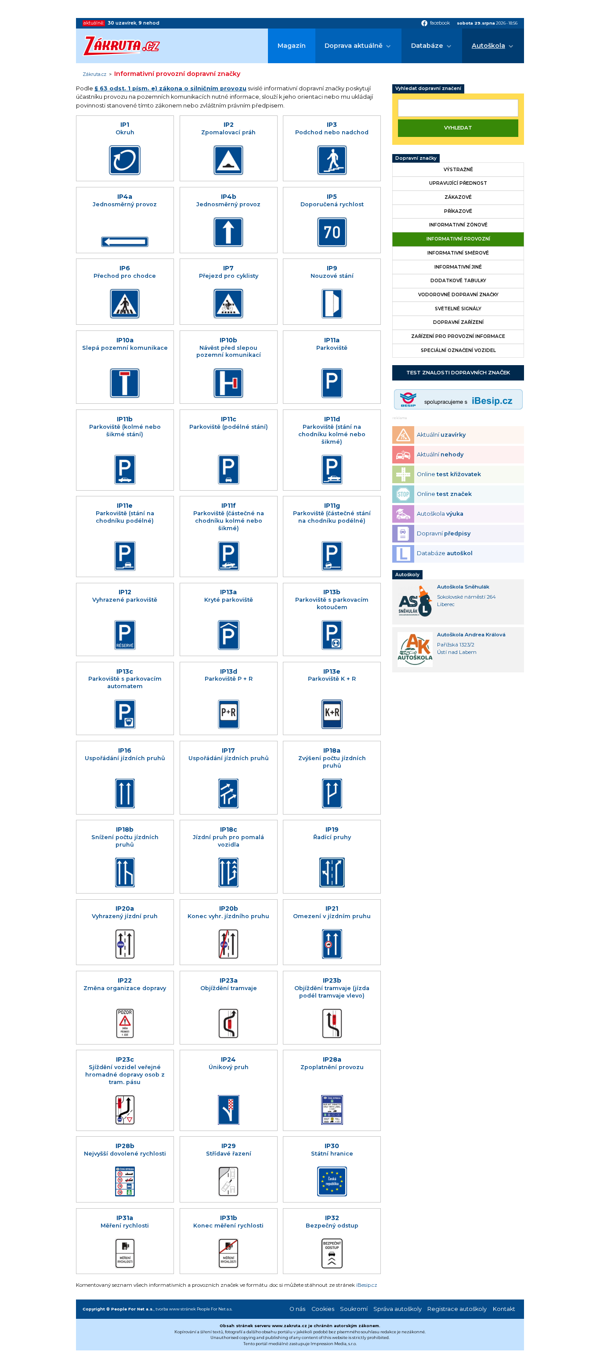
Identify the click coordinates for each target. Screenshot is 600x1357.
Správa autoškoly (397, 1309)
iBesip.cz (366, 1285)
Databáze (427, 46)
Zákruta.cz (94, 74)
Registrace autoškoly (457, 1309)
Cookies (322, 1309)
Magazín (292, 46)
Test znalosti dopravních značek (458, 373)
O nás (297, 1309)
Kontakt (504, 1309)
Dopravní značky (416, 158)
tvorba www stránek (175, 1309)
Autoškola (488, 46)
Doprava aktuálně (354, 46)
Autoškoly (407, 575)
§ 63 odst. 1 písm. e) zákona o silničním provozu (170, 88)
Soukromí (354, 1309)
